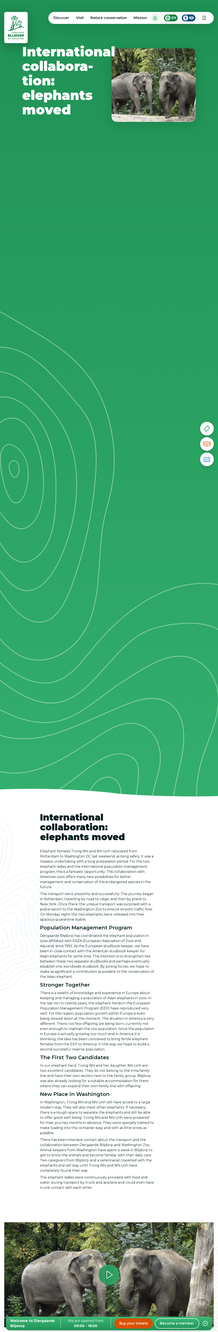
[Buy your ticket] (207, 428)
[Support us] (207, 444)
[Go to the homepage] (16, 28)
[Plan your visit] (207, 459)
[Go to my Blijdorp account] (155, 17)
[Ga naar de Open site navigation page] (204, 18)
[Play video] (109, 1274)
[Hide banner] (205, 1323)
